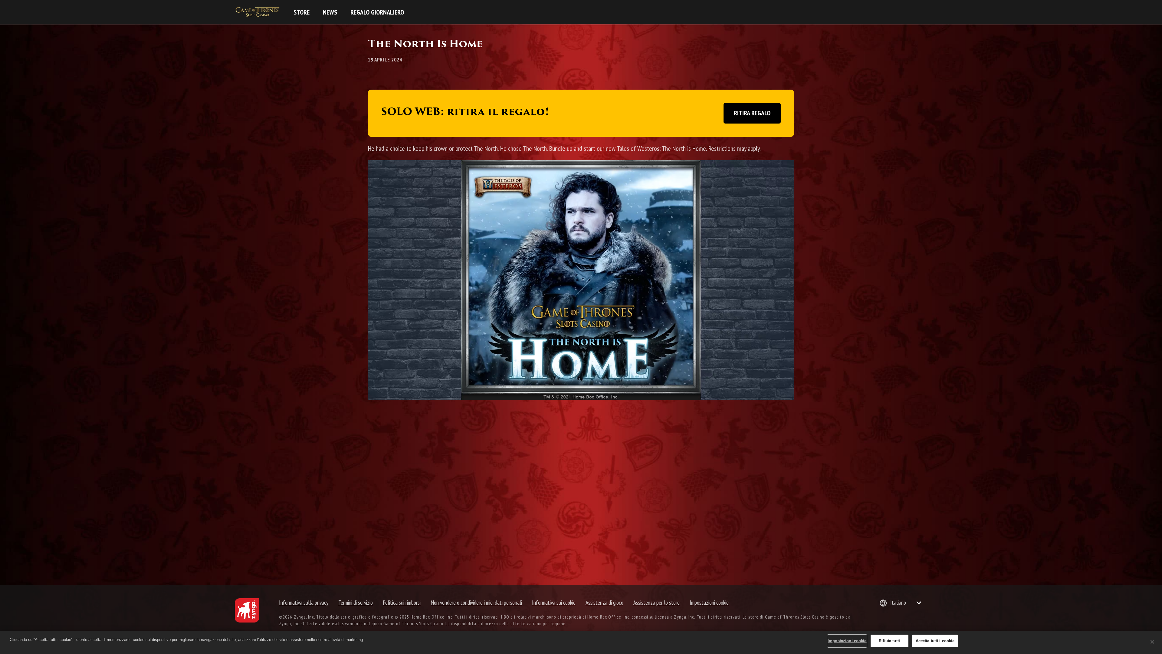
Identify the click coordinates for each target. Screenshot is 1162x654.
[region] (581, 642)
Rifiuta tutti (889, 641)
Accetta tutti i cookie (935, 641)
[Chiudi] (1152, 642)
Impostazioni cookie (709, 602)
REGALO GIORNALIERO (377, 12)
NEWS (330, 12)
